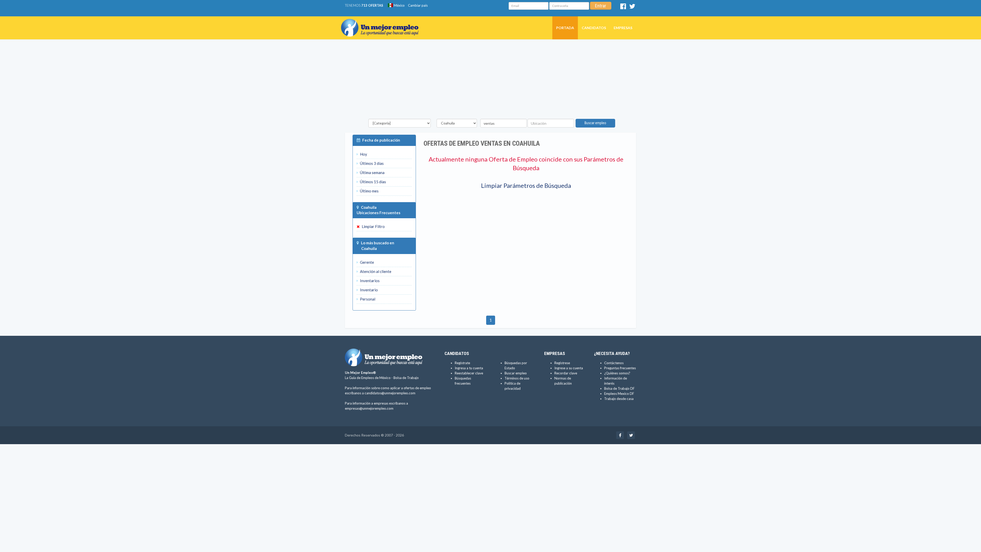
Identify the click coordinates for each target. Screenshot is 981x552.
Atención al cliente (375, 271)
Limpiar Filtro (373, 226)
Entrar (600, 5)
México (399, 5)
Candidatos (594, 28)
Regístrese (562, 363)
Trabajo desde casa (619, 399)
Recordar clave (565, 373)
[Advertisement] (490, 80)
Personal (367, 299)
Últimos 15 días (372, 181)
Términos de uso (517, 378)
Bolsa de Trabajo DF (619, 388)
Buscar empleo (595, 123)
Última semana (371, 172)
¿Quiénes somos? (617, 373)
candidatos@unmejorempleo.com (390, 393)
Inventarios (369, 280)
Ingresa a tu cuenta (469, 368)
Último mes (369, 191)
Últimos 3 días (371, 163)
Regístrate (462, 363)
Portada (565, 28)
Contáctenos (614, 363)
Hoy (363, 154)
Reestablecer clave (469, 373)
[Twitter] (632, 7)
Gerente (366, 262)
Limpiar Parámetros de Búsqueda (526, 185)
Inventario (368, 290)
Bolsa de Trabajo (406, 378)
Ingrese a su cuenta (568, 368)
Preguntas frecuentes (620, 368)
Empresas (623, 28)
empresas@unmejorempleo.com (369, 408)
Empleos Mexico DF (619, 394)
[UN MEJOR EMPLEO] (382, 22)
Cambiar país (418, 5)
